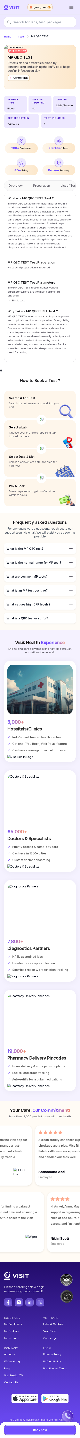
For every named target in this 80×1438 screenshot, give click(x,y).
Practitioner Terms (55, 1368)
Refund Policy (52, 1361)
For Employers (13, 1324)
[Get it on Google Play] (55, 1398)
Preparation (41, 185)
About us (10, 1354)
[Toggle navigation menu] (71, 7)
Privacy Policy (52, 1354)
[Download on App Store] (24, 1398)
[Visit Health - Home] (11, 7)
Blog (7, 1368)
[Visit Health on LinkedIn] (29, 1302)
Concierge (50, 1338)
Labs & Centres (53, 1324)
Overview (15, 185)
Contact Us (11, 1382)
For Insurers (11, 1338)
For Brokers (11, 1331)
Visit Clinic (50, 1331)
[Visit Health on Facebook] (8, 1302)
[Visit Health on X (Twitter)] (40, 1302)
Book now (40, 1430)
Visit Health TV (13, 1375)
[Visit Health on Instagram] (19, 1302)
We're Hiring (12, 1361)
